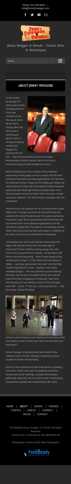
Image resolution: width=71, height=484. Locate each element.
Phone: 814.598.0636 (34, 5)
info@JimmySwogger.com (35, 8)
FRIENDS (54, 406)
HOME (9, 406)
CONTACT (42, 414)
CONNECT (47, 410)
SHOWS (38, 406)
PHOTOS (16, 410)
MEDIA (27, 414)
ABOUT (24, 406)
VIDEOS (31, 410)
